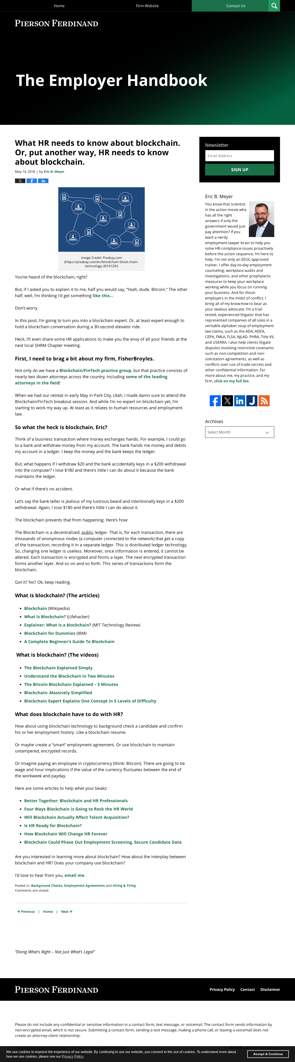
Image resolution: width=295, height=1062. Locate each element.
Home (59, 5)
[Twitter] (227, 400)
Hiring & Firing (124, 885)
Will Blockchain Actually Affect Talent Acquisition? (76, 817)
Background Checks (46, 885)
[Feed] (264, 400)
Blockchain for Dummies (49, 633)
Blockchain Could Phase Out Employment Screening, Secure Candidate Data (103, 842)
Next (66, 911)
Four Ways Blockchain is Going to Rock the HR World (78, 809)
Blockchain (35, 608)
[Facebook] (215, 400)
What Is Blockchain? (45, 616)
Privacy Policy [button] (72, 1056)
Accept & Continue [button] (268, 1054)
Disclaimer (270, 989)
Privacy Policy (222, 989)
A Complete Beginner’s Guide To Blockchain (69, 641)
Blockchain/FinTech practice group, (95, 370)
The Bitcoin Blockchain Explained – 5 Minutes (71, 684)
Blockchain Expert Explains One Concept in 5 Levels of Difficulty (90, 701)
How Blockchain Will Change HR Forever (65, 834)
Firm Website (147, 5)
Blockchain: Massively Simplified (58, 692)
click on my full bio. (232, 380)
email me (74, 875)
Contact (247, 989)
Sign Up (239, 169)
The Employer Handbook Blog (56, 23)
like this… (103, 295)
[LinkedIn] (239, 400)
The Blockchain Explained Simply (58, 667)
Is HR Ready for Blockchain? (53, 825)
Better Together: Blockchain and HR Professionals (76, 800)
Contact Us (235, 5)
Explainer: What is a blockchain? (57, 625)
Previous (26, 911)
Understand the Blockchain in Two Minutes (69, 676)
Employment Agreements (84, 885)
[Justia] (251, 400)
